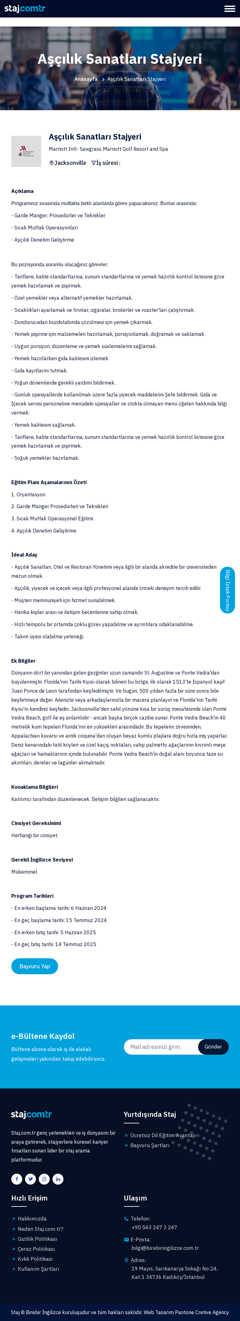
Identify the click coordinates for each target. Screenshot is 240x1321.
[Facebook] (17, 1179)
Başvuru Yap (34, 966)
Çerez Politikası (36, 1248)
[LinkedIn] (58, 1179)
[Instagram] (45, 1179)
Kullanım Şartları (38, 1268)
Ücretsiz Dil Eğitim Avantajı (162, 1135)
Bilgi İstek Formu (227, 590)
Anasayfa (86, 79)
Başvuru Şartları (149, 1145)
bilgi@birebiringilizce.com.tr (165, 1248)
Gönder (213, 1046)
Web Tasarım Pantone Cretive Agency (186, 1312)
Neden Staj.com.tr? (40, 1228)
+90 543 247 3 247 (154, 1227)
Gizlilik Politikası (37, 1238)
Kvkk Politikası (35, 1258)
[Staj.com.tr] (25, 8)
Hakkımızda (32, 1218)
